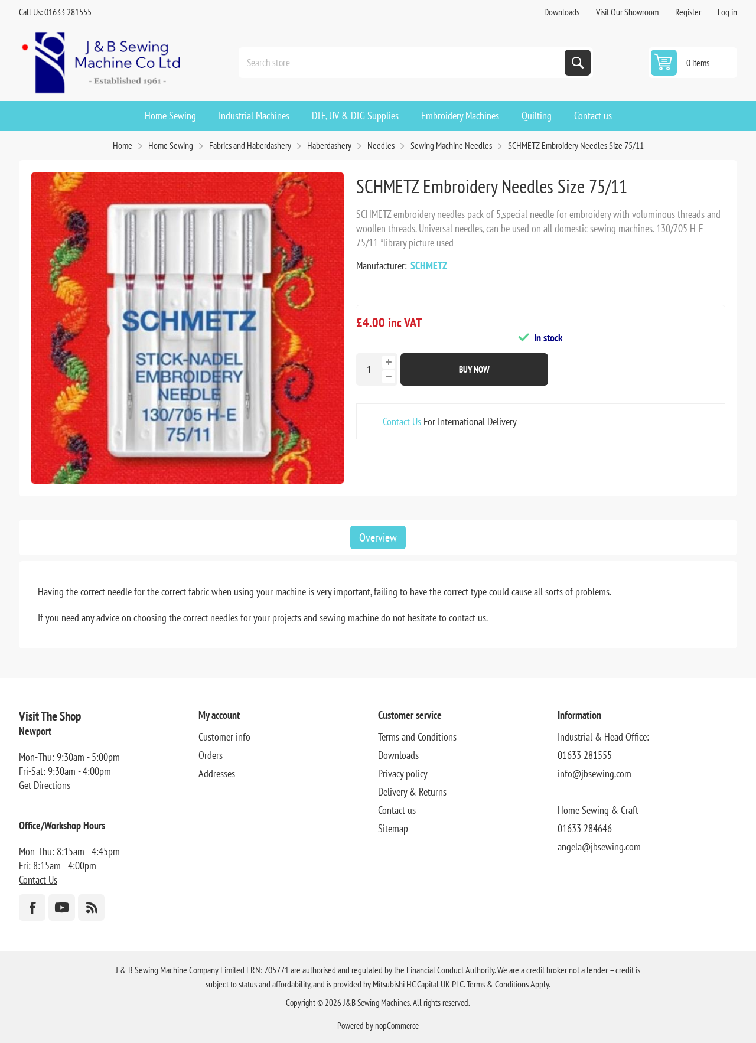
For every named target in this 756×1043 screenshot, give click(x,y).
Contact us (397, 810)
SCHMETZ (428, 265)
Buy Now (474, 369)
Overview (378, 537)
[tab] (378, 537)
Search (578, 63)
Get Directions (44, 785)
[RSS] (91, 907)
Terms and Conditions (417, 737)
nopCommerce (397, 1025)
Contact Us (402, 421)
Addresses (216, 773)
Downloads (561, 12)
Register (688, 12)
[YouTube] (61, 907)
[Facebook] (32, 907)
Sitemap (393, 828)
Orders (210, 755)
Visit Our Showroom (627, 12)
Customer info (224, 737)
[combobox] (403, 63)
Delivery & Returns (412, 791)
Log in (727, 12)
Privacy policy (403, 773)
